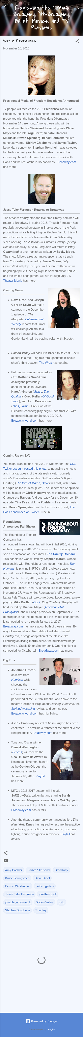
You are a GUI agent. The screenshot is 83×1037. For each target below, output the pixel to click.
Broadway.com (66, 162)
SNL (61, 902)
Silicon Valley (44, 902)
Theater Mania (12, 280)
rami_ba (51, 1029)
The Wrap (45, 362)
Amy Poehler (13, 870)
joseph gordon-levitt (18, 902)
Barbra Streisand (38, 870)
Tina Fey (41, 910)
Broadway (61, 870)
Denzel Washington (17, 886)
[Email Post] (5, 862)
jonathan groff (48, 894)
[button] (77, 42)
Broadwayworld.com (24, 420)
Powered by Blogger (44, 1021)
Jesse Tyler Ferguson (19, 894)
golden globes (45, 886)
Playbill (40, 776)
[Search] (77, 8)
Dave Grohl (42, 878)
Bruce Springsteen (17, 878)
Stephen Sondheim (17, 910)
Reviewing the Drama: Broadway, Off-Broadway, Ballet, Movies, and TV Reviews (41, 17)
